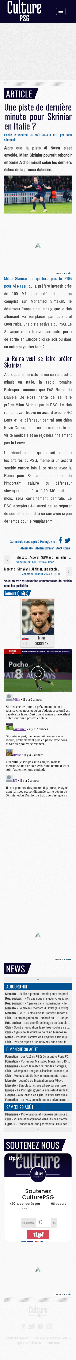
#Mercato (26, 548)
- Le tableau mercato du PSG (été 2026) (36, 1008)
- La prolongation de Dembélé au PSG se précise (40, 1017)
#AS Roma (63, 548)
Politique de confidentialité (51, 1338)
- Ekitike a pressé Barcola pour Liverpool (36, 993)
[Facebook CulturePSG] (23, 1326)
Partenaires (53, 1342)
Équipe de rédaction (28, 1342)
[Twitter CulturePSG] (31, 1326)
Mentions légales (17, 1338)
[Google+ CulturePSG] (40, 1326)
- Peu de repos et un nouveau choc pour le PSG (39, 1042)
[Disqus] (38, 745)
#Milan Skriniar (44, 548)
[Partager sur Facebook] (60, 541)
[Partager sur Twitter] (67, 541)
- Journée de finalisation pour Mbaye (34, 1080)
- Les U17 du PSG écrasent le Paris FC (37, 1056)
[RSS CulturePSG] (49, 1326)
